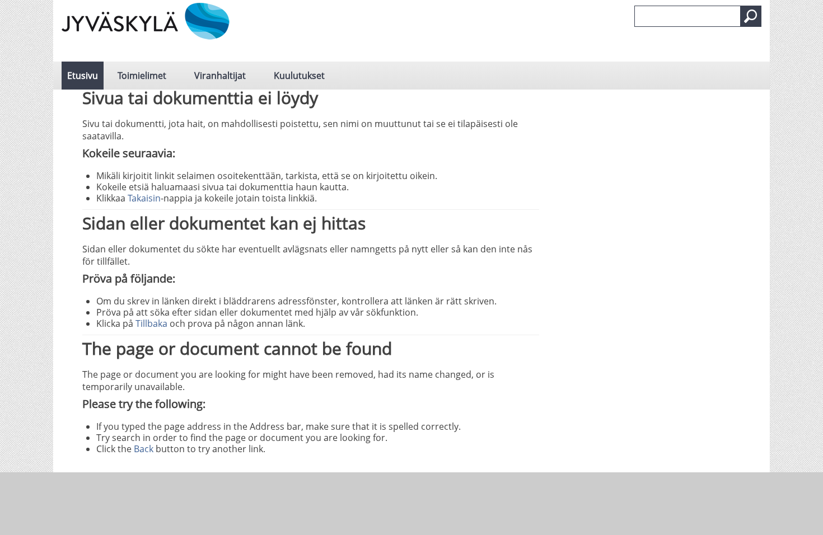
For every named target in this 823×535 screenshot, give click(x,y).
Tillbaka (151, 323)
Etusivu (82, 75)
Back (143, 449)
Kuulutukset (299, 75)
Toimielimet (142, 75)
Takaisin (144, 198)
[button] (750, 16)
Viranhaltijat (220, 75)
